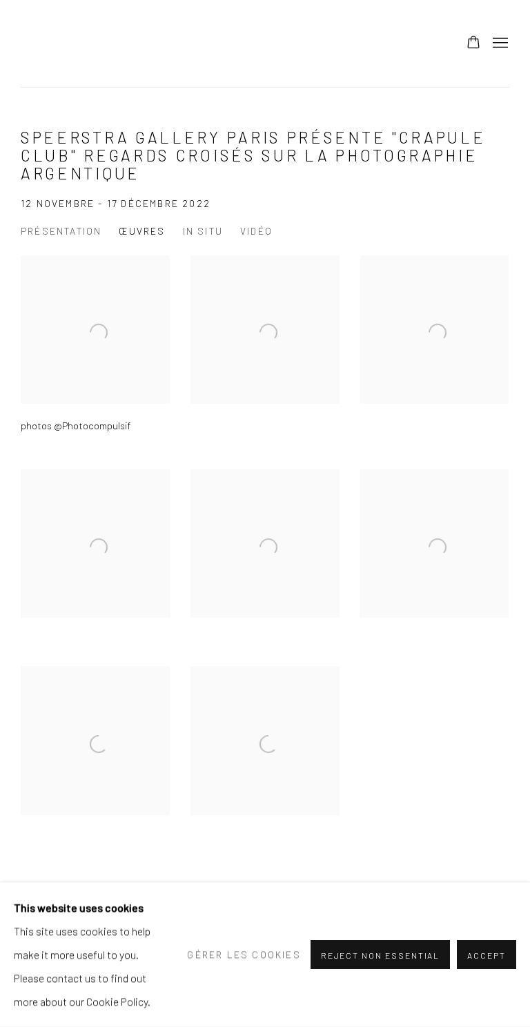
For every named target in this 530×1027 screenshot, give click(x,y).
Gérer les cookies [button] (243, 954)
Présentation (61, 231)
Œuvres (142, 231)
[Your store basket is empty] (473, 43)
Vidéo (256, 231)
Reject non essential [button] (380, 955)
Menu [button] (499, 43)
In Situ (203, 231)
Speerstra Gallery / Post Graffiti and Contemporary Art (193, 43)
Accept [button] (486, 955)
